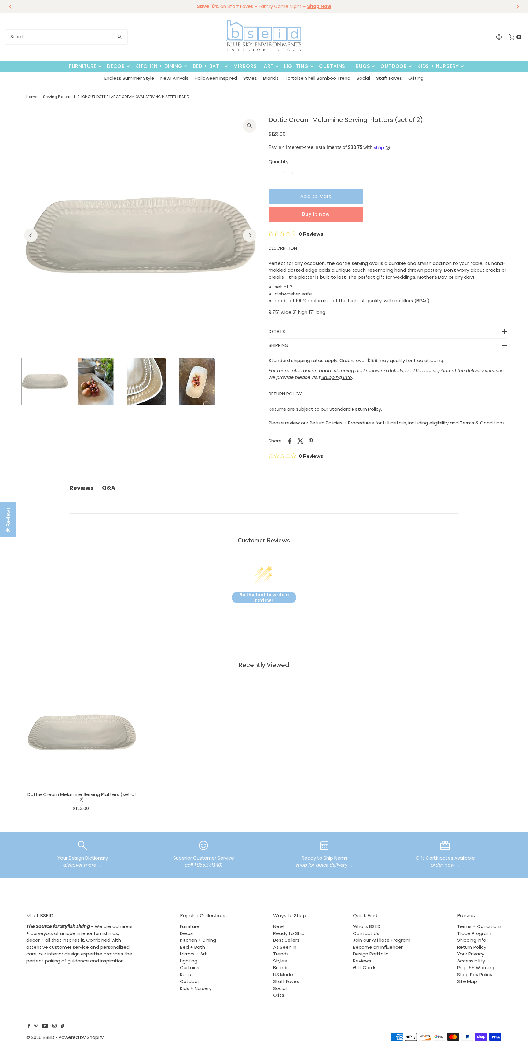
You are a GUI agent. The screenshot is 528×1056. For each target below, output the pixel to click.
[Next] (517, 6)
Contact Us (366, 933)
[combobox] (66, 37)
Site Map (467, 981)
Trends (281, 954)
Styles (250, 78)
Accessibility (471, 961)
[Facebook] (29, 1026)
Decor (116, 66)
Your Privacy (470, 954)
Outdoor (393, 66)
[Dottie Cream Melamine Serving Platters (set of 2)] (82, 732)
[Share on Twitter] (300, 440)
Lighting (296, 66)
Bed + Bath (208, 66)
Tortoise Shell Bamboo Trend (317, 78)
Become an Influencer (378, 947)
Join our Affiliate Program (381, 940)
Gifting (416, 78)
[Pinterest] (36, 1026)
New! (278, 926)
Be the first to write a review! (264, 597)
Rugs (363, 66)
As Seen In (284, 947)
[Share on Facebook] (290, 440)
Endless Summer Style (129, 78)
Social (363, 78)
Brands (271, 78)
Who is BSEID (367, 926)
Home (31, 96)
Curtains (332, 66)
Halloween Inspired (216, 78)
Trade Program (474, 933)
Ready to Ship (289, 933)
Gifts (278, 995)
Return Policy (471, 947)
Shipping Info (471, 940)
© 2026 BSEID (40, 1037)
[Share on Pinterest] (310, 440)
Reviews (362, 961)
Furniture (83, 66)
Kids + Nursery (438, 66)
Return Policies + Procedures (342, 423)
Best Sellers (286, 940)
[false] (82, 845)
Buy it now (316, 214)
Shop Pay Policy (474, 974)
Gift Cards (364, 967)
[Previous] (11, 6)
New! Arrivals (174, 78)
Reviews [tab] (82, 488)
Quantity (278, 161)
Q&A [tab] (108, 487)
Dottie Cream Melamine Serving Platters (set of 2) (82, 797)
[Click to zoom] (249, 126)
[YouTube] (45, 1026)
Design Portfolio (371, 954)
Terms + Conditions (479, 926)
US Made (283, 974)
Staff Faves (389, 78)
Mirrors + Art (253, 66)
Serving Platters (57, 96)
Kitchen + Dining (158, 66)
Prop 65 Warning (475, 967)
